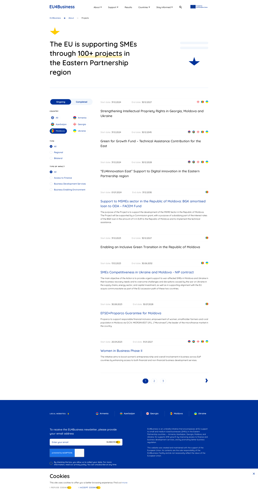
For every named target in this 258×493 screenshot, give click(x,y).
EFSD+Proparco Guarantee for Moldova (131, 313)
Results (128, 7)
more (124, 482)
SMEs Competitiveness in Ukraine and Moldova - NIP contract (147, 272)
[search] (180, 7)
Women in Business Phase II (121, 351)
